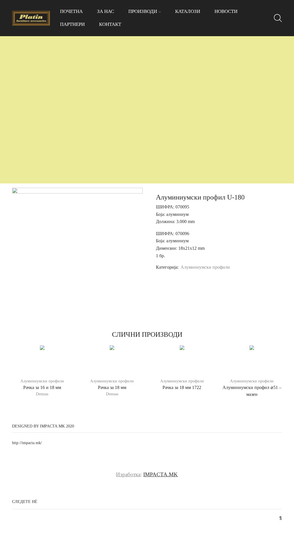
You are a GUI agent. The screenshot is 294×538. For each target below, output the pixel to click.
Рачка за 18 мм (112, 387)
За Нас (105, 11)
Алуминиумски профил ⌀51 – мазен (252, 391)
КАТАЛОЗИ (187, 11)
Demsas (42, 394)
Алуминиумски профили (205, 267)
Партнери (72, 24)
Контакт (110, 24)
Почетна (71, 11)
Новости (225, 11)
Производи (142, 11)
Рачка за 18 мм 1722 (182, 387)
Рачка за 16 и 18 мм (42, 387)
